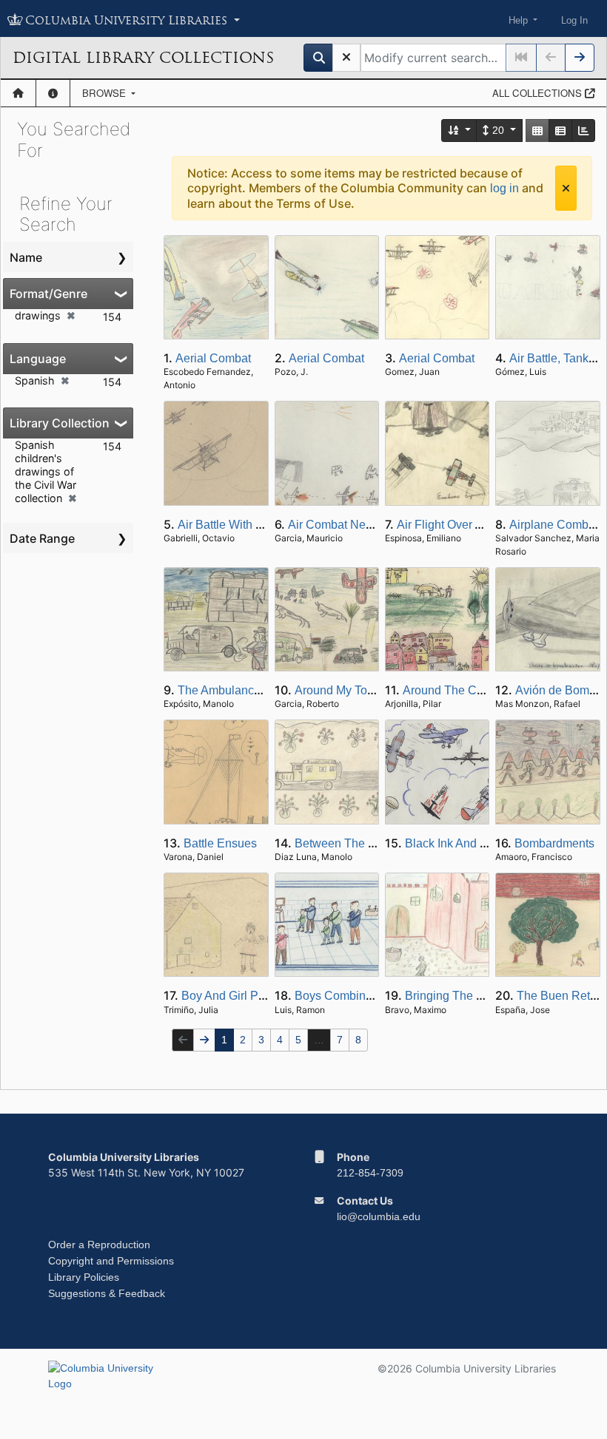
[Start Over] (346, 58)
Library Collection (60, 423)
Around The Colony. (455, 690)
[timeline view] (583, 130)
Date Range (42, 538)
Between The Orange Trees (367, 843)
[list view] (560, 130)
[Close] (566, 188)
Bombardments (554, 843)
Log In (574, 20)
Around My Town (339, 690)
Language (38, 358)
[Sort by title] (459, 130)
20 (498, 130)
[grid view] (537, 130)
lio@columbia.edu (378, 1216)
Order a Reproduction (99, 1244)
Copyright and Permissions (111, 1261)
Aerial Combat (213, 358)
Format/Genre (48, 293)
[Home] (18, 93)
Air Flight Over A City (451, 524)
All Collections (538, 93)
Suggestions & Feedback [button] (106, 1293)
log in (504, 188)
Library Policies (83, 1277)
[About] (53, 93)
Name (26, 257)
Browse (105, 93)
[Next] (579, 58)
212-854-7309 (370, 1173)
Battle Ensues (220, 843)
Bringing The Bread (456, 995)
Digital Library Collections (143, 58)
